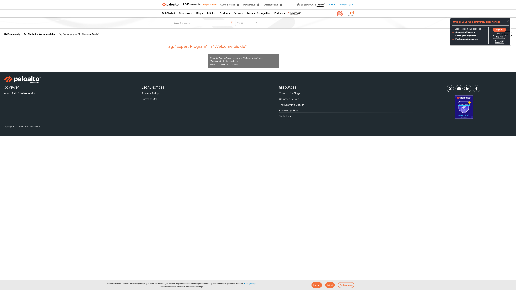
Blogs (199, 13)
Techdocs (285, 116)
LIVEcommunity (12, 34)
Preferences (346, 285)
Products (224, 13)
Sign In (332, 5)
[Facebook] (476, 88)
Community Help (289, 98)
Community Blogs (289, 93)
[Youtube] (459, 88)
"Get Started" (215, 61)
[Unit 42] (294, 13)
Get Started (168, 13)
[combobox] (203, 23)
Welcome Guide (47, 34)
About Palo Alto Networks (19, 93)
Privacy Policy (249, 283)
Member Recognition (258, 13)
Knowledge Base (289, 110)
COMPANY (11, 87)
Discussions (185, 13)
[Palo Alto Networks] (72, 79)
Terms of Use (149, 98)
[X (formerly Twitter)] (450, 88)
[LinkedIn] (467, 88)
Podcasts (279, 13)
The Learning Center (291, 104)
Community (230, 61)
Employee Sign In (346, 5)
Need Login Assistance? (499, 42)
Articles (211, 13)
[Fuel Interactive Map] (340, 13)
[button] (316, 285)
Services (238, 13)
